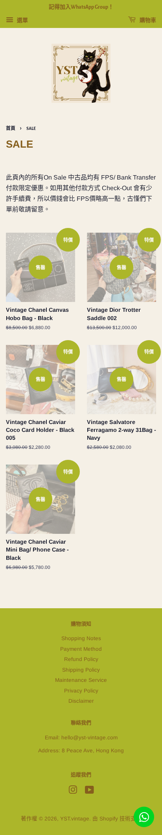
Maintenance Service (81, 680)
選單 (21, 20)
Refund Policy (81, 659)
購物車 (147, 20)
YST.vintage (74, 819)
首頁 (10, 128)
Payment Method (81, 649)
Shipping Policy (81, 670)
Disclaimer (81, 701)
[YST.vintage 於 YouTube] (89, 791)
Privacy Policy (81, 691)
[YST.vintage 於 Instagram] (72, 791)
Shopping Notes (81, 638)
